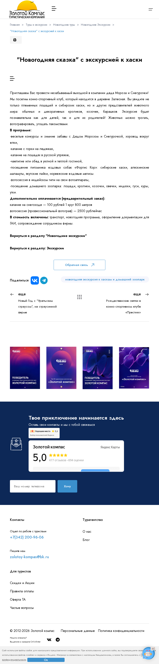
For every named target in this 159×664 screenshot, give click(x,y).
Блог (86, 539)
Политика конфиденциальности (121, 630)
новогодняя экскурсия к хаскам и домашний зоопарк (105, 279)
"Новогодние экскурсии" (66, 235)
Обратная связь (76, 265)
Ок (46, 660)
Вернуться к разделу (28, 235)
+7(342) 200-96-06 (27, 537)
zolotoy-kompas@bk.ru (29, 557)
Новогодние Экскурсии (95, 25)
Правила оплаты (22, 591)
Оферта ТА (18, 599)
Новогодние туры (64, 25)
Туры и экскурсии (36, 25)
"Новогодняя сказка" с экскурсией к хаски (37, 31)
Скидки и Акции (22, 583)
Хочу (67, 486)
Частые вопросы (22, 607)
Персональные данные (78, 630)
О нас (87, 531)
